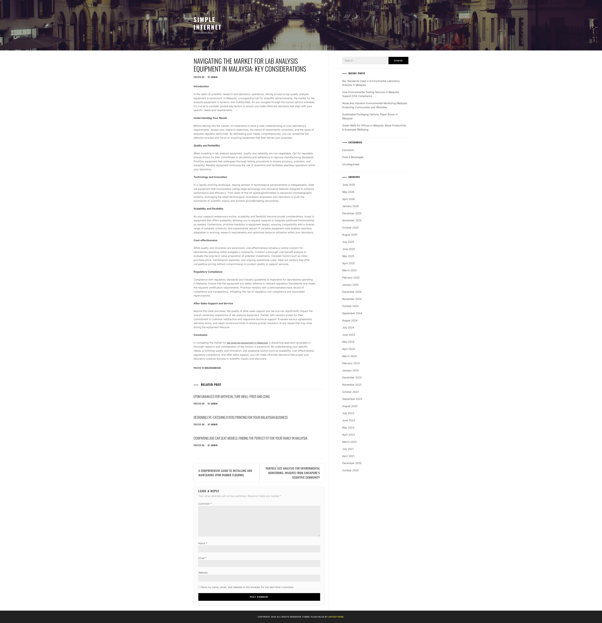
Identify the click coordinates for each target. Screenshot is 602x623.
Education (348, 150)
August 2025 (349, 234)
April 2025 (348, 263)
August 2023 (349, 406)
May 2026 (348, 191)
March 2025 (349, 270)
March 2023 (349, 441)
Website (203, 572)
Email (202, 558)
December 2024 (352, 291)
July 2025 (348, 241)
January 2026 (350, 206)
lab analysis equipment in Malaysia (247, 342)
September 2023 (352, 398)
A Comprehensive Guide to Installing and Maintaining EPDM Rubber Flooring (225, 473)
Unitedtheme (336, 617)
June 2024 (348, 334)
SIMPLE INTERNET (208, 23)
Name (202, 543)
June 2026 (348, 184)
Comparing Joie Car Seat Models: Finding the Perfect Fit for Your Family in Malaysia (250, 438)
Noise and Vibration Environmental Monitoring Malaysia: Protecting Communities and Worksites (375, 105)
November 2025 (351, 220)
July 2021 (348, 448)
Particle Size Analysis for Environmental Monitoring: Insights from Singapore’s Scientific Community (293, 472)
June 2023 (348, 420)
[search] (407, 25)
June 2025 (348, 249)
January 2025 (350, 284)
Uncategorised (213, 367)
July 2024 (348, 327)
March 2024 (349, 356)
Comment (205, 503)
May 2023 (348, 427)
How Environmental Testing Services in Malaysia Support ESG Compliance (370, 94)
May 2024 (348, 341)
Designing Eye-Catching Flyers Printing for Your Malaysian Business (241, 417)
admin (214, 77)
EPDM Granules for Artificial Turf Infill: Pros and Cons (232, 396)
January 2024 (350, 370)
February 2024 (351, 363)
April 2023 (348, 434)
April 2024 (348, 348)
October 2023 (350, 391)
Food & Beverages (352, 157)
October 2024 (350, 306)
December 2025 (351, 213)
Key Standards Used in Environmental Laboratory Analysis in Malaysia (371, 83)
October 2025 (350, 227)
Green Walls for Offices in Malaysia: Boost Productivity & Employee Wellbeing (374, 127)
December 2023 (352, 377)
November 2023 (352, 384)
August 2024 (349, 320)
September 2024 (352, 313)
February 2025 (350, 277)
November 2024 (352, 299)
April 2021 (348, 456)
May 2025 (348, 256)
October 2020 (350, 470)
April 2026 (348, 199)
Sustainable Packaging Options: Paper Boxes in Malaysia (370, 116)
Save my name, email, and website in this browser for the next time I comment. (247, 587)
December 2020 (352, 463)
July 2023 (348, 413)
